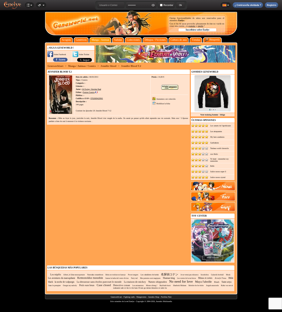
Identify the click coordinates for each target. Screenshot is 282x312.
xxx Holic (214, 154)
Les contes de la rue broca (186, 278)
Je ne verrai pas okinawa (189, 275)
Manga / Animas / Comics (82, 66)
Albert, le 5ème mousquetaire (74, 275)
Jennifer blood (108, 66)
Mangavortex (141, 297)
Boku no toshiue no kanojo (116, 275)
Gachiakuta (214, 143)
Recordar (168, 5)
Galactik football (217, 275)
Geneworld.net (55, 66)
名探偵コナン (169, 274)
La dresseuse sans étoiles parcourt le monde (99, 281)
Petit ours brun (86, 285)
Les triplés (55, 274)
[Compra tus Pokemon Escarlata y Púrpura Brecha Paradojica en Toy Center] (213, 261)
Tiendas (196, 39)
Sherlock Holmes (179, 285)
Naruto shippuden (157, 281)
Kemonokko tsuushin (90, 277)
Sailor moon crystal (217, 177)
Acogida (66, 39)
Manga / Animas (100, 39)
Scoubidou (205, 275)
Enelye (181, 20)
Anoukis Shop (153, 297)
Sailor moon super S (218, 171)
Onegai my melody (70, 285)
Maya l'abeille (203, 281)
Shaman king (169, 278)
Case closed (104, 285)
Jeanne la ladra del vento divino (117, 278)
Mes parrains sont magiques (150, 278)
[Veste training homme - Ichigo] (212, 110)
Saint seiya (226, 282)
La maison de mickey (135, 281)
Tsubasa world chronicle (219, 148)
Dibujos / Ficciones (155, 39)
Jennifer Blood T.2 (131, 66)
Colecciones (133, 39)
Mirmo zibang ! (151, 285)
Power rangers (133, 275)
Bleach (216, 282)
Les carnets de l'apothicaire (220, 126)
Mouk (228, 275)
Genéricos (81, 39)
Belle (212, 166)
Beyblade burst (165, 285)
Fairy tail (134, 278)
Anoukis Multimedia (164, 301)
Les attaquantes (216, 131)
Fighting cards (129, 297)
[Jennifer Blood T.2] (60, 113)
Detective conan (121, 285)
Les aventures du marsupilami (61, 278)
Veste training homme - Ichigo (212, 115)
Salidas (118, 39)
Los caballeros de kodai (150, 275)
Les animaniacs (138, 285)
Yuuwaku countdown (95, 275)
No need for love (181, 281)
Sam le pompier (54, 285)
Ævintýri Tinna (220, 278)
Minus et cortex (205, 278)
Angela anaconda (212, 285)
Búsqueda (214, 39)
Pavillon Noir (166, 297)
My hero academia (217, 137)
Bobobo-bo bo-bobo (196, 285)
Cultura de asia (179, 39)
